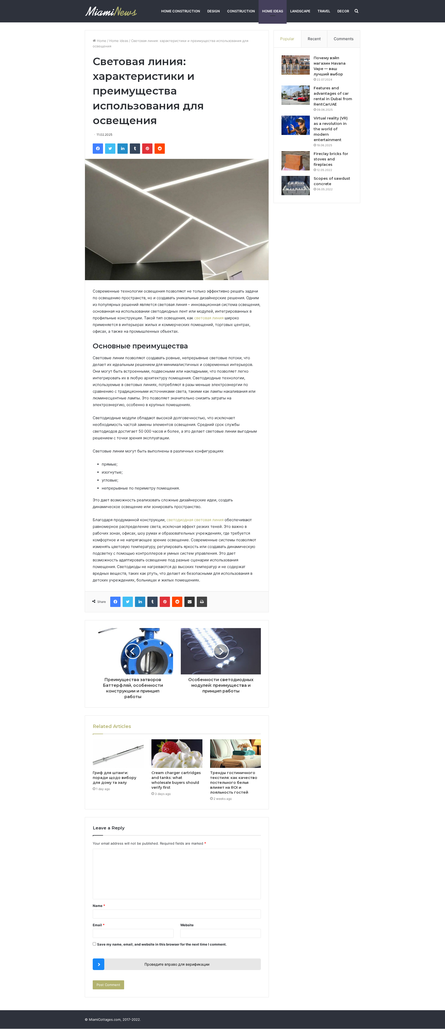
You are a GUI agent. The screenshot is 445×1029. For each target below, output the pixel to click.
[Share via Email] (189, 602)
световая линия (209, 317)
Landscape (300, 11)
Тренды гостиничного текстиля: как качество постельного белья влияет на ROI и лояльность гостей (233, 782)
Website (187, 925)
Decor (343, 11)
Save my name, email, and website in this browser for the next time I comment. (162, 944)
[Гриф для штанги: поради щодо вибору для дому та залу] (118, 753)
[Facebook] (98, 148)
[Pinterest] (147, 148)
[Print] (202, 602)
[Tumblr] (135, 148)
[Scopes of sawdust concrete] (295, 185)
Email (99, 925)
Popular (287, 38)
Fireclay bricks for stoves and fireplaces (331, 159)
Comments (344, 38)
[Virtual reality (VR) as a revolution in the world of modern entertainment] (295, 125)
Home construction (180, 11)
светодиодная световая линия (195, 519)
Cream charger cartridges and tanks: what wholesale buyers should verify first (176, 780)
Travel (324, 11)
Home (101, 41)
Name (99, 906)
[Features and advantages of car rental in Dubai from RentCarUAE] (295, 95)
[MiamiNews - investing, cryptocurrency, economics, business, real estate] (111, 11)
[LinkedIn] (122, 148)
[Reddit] (160, 148)
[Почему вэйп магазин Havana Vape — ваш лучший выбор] (295, 65)
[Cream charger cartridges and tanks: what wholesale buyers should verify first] (176, 753)
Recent (314, 38)
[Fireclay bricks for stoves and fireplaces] (295, 160)
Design (213, 11)
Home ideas (272, 11)
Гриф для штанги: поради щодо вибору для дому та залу (114, 777)
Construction (241, 11)
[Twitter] (110, 148)
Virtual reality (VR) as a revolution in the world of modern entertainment (331, 129)
